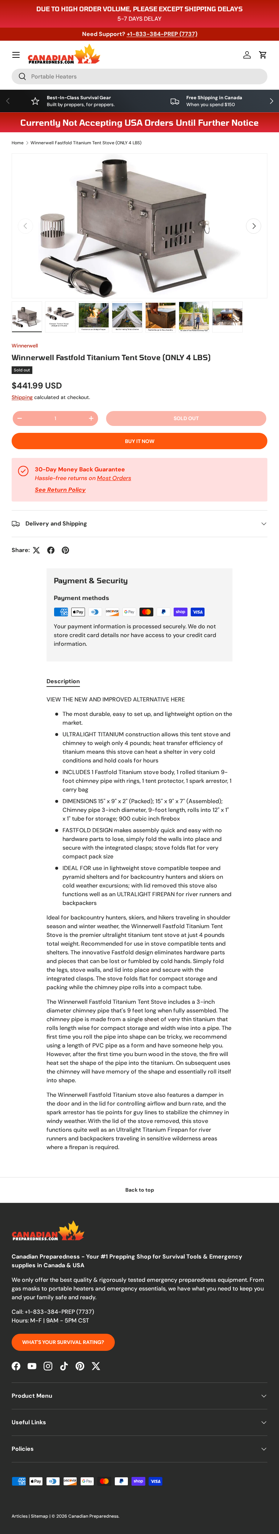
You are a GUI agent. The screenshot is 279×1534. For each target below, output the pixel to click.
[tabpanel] (139, 923)
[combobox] (139, 76)
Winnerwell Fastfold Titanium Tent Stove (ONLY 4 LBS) (86, 143)
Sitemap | (41, 1516)
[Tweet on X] (36, 550)
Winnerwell (25, 345)
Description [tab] (63, 681)
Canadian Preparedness (93, 1516)
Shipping (22, 397)
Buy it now (139, 441)
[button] (263, 55)
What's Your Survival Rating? (63, 1342)
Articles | (21, 1516)
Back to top (139, 1190)
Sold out (186, 418)
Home (18, 143)
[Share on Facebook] (51, 550)
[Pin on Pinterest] (65, 550)
